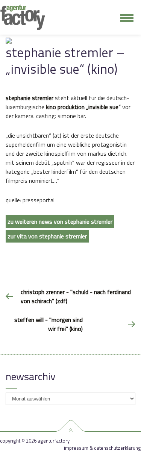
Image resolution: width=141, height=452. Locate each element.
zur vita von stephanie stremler (47, 236)
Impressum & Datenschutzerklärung (102, 448)
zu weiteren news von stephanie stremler (60, 221)
